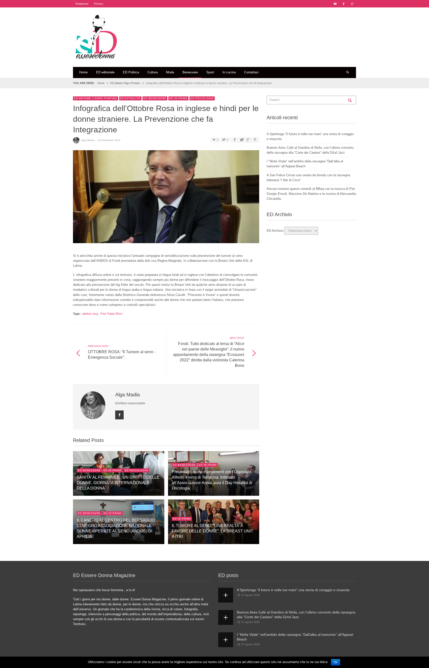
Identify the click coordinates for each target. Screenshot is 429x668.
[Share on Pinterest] (255, 140)
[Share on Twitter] (241, 140)
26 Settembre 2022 (109, 140)
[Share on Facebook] (235, 140)
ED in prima (178, 98)
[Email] (335, 3)
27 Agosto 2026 (250, 595)
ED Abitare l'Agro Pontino (125, 83)
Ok (335, 662)
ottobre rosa (90, 313)
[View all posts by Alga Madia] (93, 405)
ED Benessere (154, 98)
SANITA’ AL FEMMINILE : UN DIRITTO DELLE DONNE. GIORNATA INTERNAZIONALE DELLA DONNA (118, 482)
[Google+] (352, 3)
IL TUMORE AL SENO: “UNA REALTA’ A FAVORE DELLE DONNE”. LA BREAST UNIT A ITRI (212, 531)
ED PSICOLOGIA (202, 98)
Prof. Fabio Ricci (111, 313)
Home (101, 83)
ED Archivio (275, 230)
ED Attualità (130, 98)
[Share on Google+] (248, 140)
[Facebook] (343, 3)
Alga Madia (87, 140)
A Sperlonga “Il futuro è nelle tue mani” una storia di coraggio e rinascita (293, 590)
